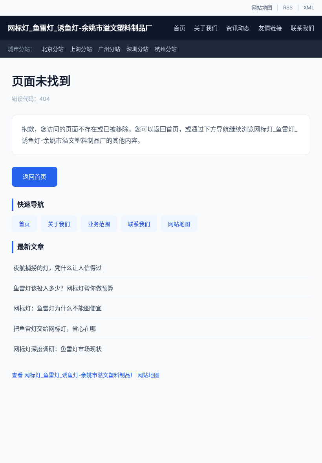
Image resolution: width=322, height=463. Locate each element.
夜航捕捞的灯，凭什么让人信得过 (57, 268)
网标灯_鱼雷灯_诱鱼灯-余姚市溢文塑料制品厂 (80, 28)
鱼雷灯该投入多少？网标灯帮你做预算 (63, 288)
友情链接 (270, 28)
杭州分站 (166, 49)
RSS (288, 7)
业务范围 (99, 224)
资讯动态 (238, 28)
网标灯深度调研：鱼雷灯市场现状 (57, 349)
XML (309, 7)
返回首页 (34, 176)
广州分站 (109, 49)
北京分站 (53, 49)
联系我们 (302, 28)
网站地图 (262, 7)
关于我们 (206, 28)
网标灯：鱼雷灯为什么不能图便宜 (57, 308)
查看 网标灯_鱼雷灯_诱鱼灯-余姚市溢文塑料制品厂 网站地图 (85, 375)
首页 (179, 28)
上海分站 (81, 49)
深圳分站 (137, 49)
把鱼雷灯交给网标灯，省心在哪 (54, 328)
